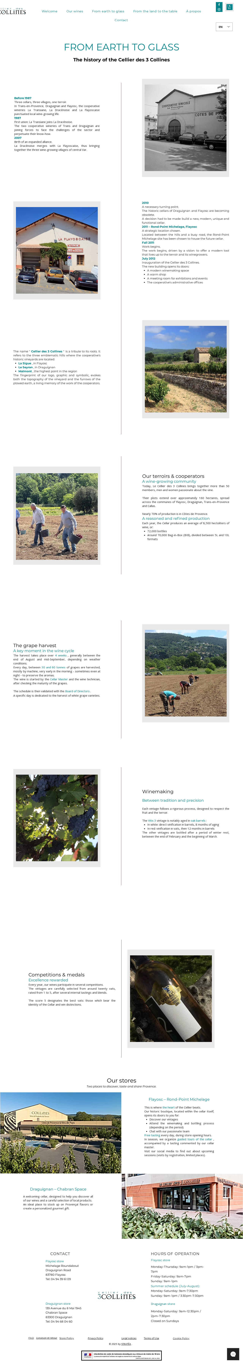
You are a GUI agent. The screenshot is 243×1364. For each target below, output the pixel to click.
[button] (229, 7)
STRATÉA (126, 1344)
